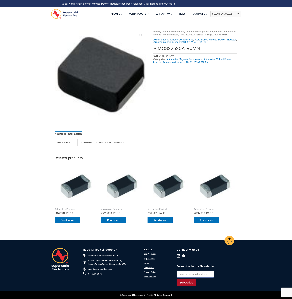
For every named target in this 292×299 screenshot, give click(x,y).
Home (156, 31)
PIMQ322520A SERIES (191, 34)
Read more (67, 220)
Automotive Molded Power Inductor (215, 39)
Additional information (68, 133)
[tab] (68, 134)
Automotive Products (173, 31)
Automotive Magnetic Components (204, 31)
